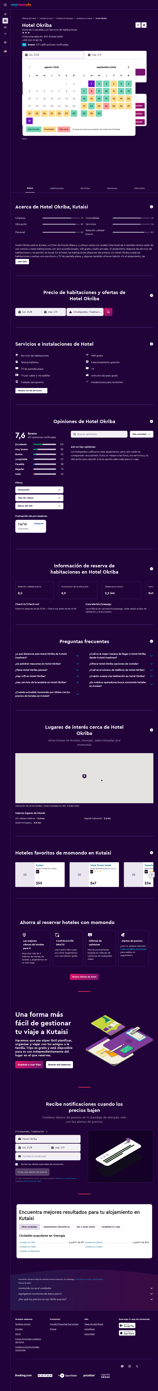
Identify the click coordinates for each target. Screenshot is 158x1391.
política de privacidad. (31, 1181)
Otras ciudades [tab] (29, 1227)
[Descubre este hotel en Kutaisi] (151, 207)
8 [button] (66, 91)
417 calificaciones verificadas (52, 44)
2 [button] (74, 84)
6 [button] (51, 91)
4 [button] (37, 91)
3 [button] (29, 91)
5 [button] (44, 91)
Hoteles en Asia (46, 18)
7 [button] (59, 91)
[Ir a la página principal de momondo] (21, 4)
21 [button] (59, 106)
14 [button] (59, 98)
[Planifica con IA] (5, 34)
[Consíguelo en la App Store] (127, 1333)
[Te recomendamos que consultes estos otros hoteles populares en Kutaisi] (151, 853)
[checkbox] (30, 526)
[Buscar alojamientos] (5, 21)
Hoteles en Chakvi (94, 1247)
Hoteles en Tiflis (27, 1242)
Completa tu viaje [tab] (111, 1227)
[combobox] (50, 1139)
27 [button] (51, 113)
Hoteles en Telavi (28, 1247)
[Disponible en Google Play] (127, 1325)
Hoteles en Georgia (64, 18)
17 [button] (29, 106)
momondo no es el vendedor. (35, 1288)
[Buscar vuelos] (5, 14)
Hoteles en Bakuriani (30, 1251)
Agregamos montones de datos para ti (40, 1294)
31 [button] (29, 121)
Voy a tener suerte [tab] (85, 1227)
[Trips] (5, 42)
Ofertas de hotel (29, 18)
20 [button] (51, 106)
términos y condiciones (65, 1178)
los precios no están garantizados (89, 1279)
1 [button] (66, 84)
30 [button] (74, 113)
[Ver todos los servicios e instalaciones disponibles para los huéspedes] (151, 344)
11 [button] (37, 98)
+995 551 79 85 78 (32, 40)
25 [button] (36, 113)
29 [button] (66, 113)
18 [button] (37, 106)
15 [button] (66, 98)
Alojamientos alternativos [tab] (57, 1227)
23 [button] (74, 106)
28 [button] (59, 113)
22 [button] (66, 106)
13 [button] (52, 98)
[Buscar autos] (5, 27)
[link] (84, 977)
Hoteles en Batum (94, 1242)
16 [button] (74, 98)
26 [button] (44, 113)
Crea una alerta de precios (133, 949)
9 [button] (74, 91)
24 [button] (29, 113)
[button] (5, 4)
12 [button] (44, 98)
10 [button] (29, 98)
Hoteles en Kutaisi (84, 18)
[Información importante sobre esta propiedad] (151, 569)
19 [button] (44, 106)
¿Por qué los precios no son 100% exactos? (42, 1299)
